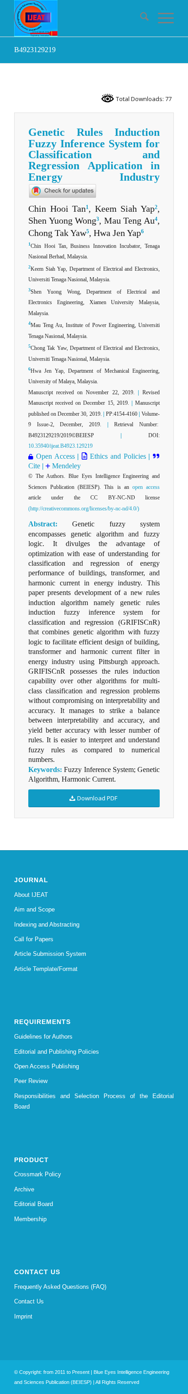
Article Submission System (50, 953)
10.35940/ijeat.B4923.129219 (60, 446)
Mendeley (65, 466)
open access (146, 487)
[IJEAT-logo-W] (78, 18)
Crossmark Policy (37, 1174)
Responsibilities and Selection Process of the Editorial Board (94, 1101)
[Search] (140, 18)
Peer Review (30, 1081)
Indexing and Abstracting (46, 924)
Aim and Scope (34, 909)
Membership (30, 1219)
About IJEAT (31, 894)
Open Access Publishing (46, 1066)
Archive (24, 1189)
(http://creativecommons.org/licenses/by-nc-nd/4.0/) (83, 508)
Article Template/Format (46, 968)
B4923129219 (35, 50)
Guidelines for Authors (43, 1036)
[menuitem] (140, 18)
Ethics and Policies (116, 456)
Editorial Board (33, 1204)
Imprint (23, 1316)
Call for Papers (33, 939)
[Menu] (161, 18)
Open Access (55, 456)
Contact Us (29, 1301)
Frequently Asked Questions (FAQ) (60, 1286)
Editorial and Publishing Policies (56, 1051)
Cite (35, 466)
